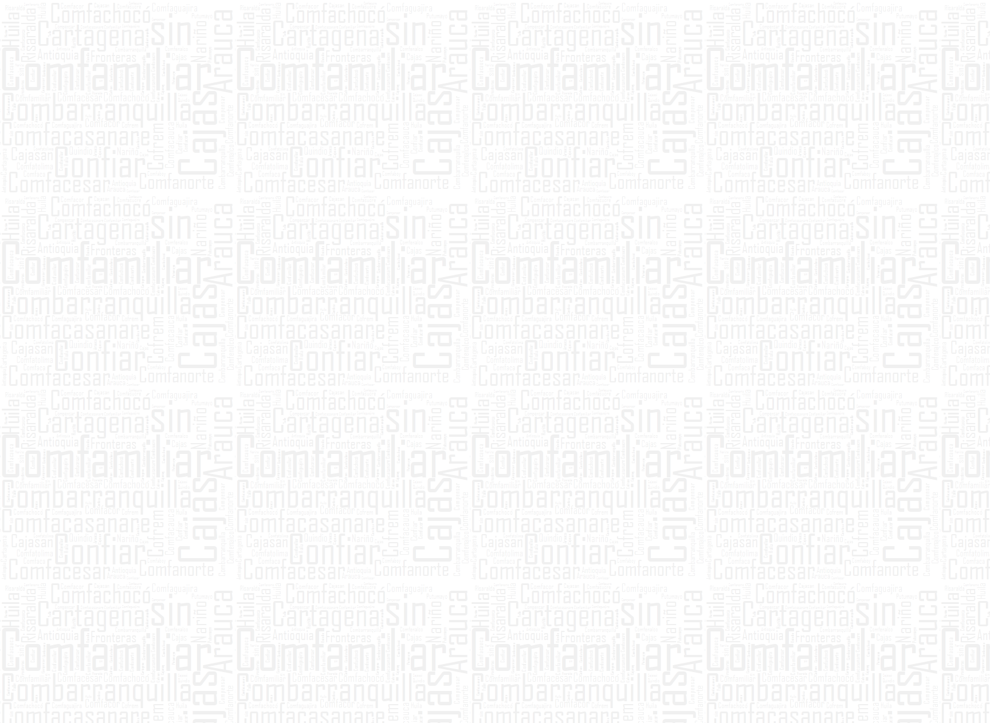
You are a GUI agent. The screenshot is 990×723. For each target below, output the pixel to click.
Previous (217, 664)
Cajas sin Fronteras (338, 160)
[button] (647, 119)
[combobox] (662, 108)
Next (773, 664)
